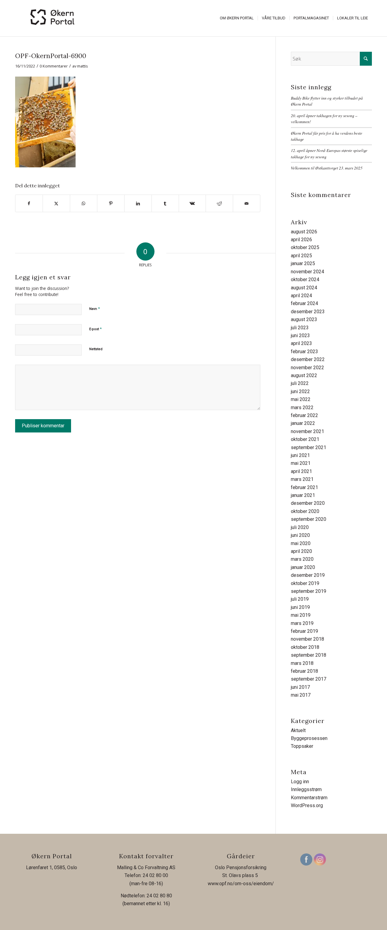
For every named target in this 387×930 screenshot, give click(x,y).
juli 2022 (300, 383)
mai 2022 (301, 399)
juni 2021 (300, 455)
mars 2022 (302, 407)
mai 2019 (301, 615)
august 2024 (304, 288)
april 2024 (301, 295)
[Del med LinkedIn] (138, 203)
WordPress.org (307, 805)
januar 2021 (303, 495)
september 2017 (308, 679)
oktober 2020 (305, 511)
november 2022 (307, 367)
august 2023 (304, 319)
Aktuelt (298, 730)
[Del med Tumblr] (165, 203)
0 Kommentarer (54, 66)
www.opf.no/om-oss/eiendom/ (241, 883)
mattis (82, 66)
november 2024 (307, 271)
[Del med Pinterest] (110, 203)
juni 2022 (300, 391)
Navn (94, 308)
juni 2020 (300, 535)
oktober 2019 (305, 583)
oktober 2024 (305, 279)
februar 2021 (304, 487)
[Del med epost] (246, 203)
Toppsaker (302, 746)
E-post (95, 329)
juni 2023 (300, 335)
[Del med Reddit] (219, 203)
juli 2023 (300, 327)
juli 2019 (300, 599)
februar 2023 (304, 351)
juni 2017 (300, 687)
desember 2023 (308, 311)
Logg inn (300, 781)
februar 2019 (304, 631)
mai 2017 (301, 695)
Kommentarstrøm (309, 797)
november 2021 (307, 431)
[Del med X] (56, 203)
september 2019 (308, 591)
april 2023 (301, 343)
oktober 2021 (305, 439)
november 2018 (307, 639)
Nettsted (95, 349)
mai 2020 (301, 543)
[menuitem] (237, 18)
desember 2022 (308, 359)
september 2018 (308, 655)
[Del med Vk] (192, 203)
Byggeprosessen (309, 738)
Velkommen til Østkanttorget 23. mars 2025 (327, 168)
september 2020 (308, 519)
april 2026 (301, 239)
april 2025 (301, 255)
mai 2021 (301, 463)
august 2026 (304, 232)
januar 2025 (303, 263)
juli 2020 (300, 527)
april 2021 (301, 471)
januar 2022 (303, 423)
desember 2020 (308, 503)
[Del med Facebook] (29, 203)
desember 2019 (308, 575)
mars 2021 (302, 479)
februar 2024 (304, 303)
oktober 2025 (305, 247)
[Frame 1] (53, 18)
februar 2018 (304, 671)
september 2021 (308, 447)
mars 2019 (302, 623)
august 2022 (304, 375)
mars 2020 (302, 559)
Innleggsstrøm (306, 789)
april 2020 (301, 551)
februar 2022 (304, 415)
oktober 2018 (305, 647)
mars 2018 (302, 663)
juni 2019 (300, 607)
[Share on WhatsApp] (83, 203)
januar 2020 (303, 567)
